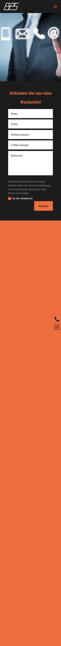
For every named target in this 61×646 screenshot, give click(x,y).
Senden (43, 206)
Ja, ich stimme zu (22, 198)
